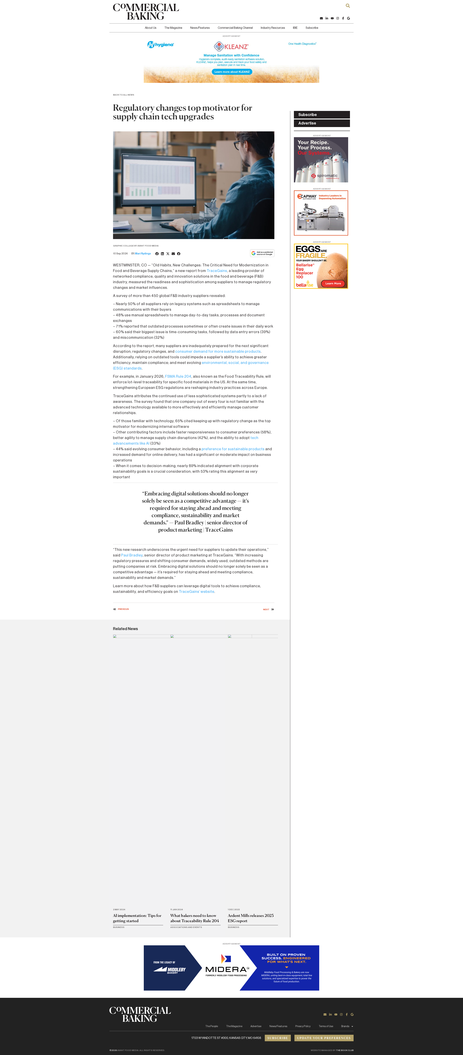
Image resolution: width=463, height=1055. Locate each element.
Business (118, 927)
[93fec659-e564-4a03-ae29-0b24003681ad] (231, 82)
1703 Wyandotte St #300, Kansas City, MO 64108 (226, 1038)
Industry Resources (273, 27)
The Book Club (345, 1050)
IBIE (295, 27)
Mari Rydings (143, 253)
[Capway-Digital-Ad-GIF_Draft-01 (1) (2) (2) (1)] (321, 234)
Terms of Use (326, 1026)
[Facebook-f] (343, 18)
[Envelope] (321, 18)
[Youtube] (332, 18)
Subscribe (312, 27)
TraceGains (217, 271)
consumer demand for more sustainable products (218, 351)
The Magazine (173, 27)
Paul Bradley (132, 555)
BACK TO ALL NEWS (123, 95)
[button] (157, 253)
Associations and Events (186, 927)
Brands (345, 1026)
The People (211, 1026)
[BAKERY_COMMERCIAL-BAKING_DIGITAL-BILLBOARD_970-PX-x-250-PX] (231, 989)
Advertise (255, 1026)
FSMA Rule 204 (178, 376)
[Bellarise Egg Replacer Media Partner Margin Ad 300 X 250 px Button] (321, 288)
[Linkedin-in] (326, 18)
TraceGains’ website (196, 592)
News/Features (200, 27)
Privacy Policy (303, 1026)
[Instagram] (337, 18)
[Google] (348, 18)
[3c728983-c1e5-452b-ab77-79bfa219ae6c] (321, 181)
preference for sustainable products (233, 449)
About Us (150, 27)
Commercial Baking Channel (235, 27)
